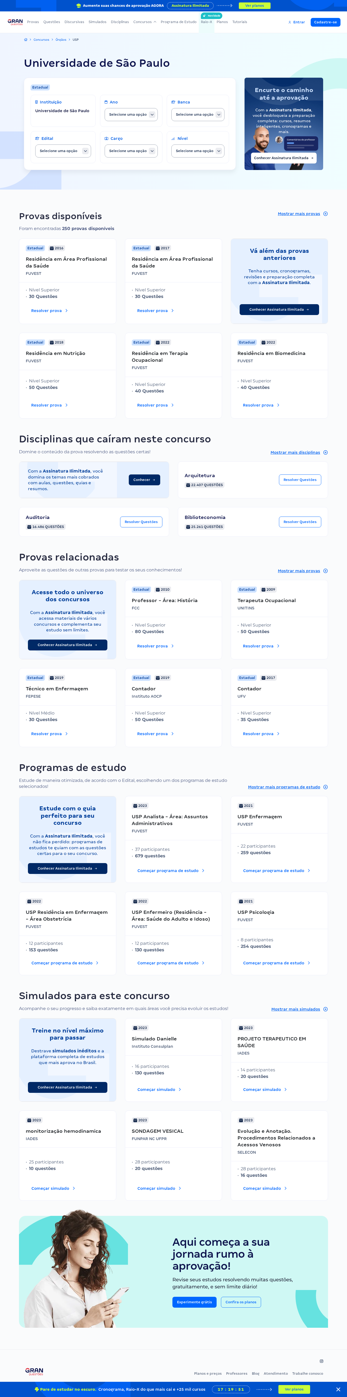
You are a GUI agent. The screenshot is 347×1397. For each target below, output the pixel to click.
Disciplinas (120, 22)
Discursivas (74, 22)
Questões (51, 22)
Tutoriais (239, 22)
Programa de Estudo (179, 22)
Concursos (142, 22)
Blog (255, 1373)
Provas (33, 22)
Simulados (98, 22)
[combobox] (131, 114)
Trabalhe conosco (307, 1373)
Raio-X (206, 19)
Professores (237, 1373)
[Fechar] (338, 1389)
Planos (222, 22)
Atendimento (276, 1373)
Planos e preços (208, 1373)
